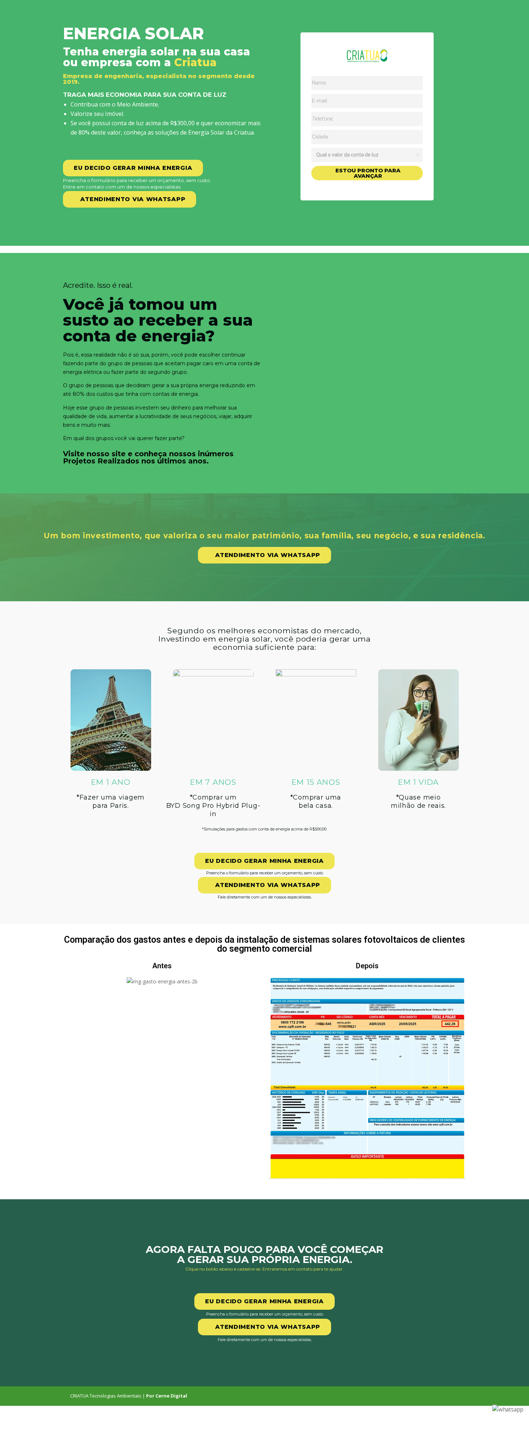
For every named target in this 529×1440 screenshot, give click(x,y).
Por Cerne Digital (166, 1396)
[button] (129, 199)
